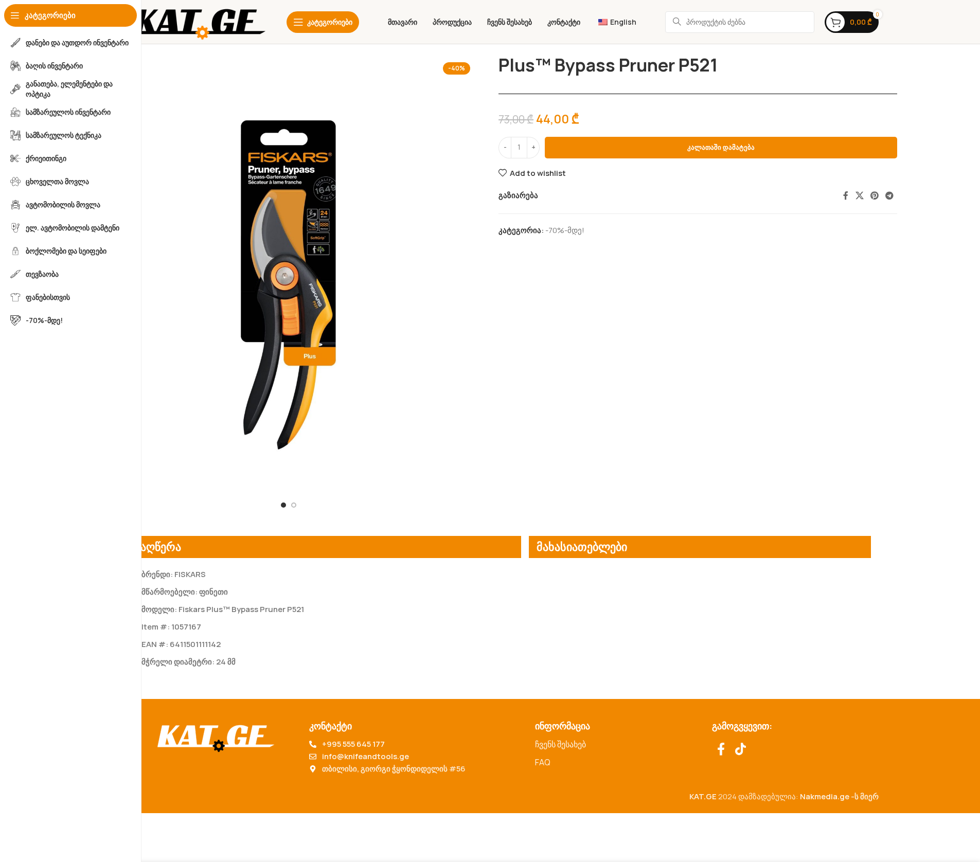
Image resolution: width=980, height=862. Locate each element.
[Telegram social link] (889, 195)
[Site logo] (199, 21)
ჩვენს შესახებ (560, 744)
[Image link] (216, 735)
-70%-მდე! (564, 230)
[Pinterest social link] (874, 195)
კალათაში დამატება (721, 147)
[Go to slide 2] (293, 505)
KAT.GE (703, 796)
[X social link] (859, 195)
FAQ (542, 762)
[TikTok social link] (740, 749)
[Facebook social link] (846, 195)
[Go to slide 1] (283, 505)
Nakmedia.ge (824, 796)
